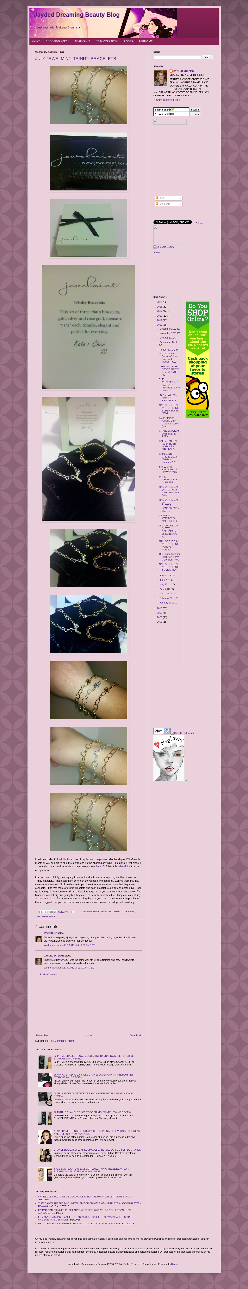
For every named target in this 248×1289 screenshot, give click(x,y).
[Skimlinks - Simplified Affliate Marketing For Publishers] (166, 638)
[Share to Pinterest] (55, 912)
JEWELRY (118, 912)
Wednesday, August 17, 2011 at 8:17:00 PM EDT (69, 945)
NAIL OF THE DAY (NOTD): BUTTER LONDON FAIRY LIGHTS (169, 506)
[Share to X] (48, 912)
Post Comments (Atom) (62, 1041)
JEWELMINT (63, 859)
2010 (160, 608)
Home (89, 1035)
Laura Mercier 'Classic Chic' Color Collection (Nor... (169, 422)
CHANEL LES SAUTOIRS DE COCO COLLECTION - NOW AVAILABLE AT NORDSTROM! (85, 1196)
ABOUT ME (145, 41)
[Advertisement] (88, 1005)
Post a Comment (49, 974)
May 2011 (165, 584)
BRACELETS (93, 912)
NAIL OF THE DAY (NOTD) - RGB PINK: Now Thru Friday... (169, 491)
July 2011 (165, 575)
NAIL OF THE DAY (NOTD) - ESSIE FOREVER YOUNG (169, 545)
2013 (160, 316)
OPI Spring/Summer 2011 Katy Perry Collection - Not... (169, 557)
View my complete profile (166, 100)
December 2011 (168, 328)
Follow (199, 223)
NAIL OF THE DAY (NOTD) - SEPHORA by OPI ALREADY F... (168, 531)
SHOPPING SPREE (57, 41)
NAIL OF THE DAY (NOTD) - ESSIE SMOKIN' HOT (169, 567)
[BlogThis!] (44, 912)
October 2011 (167, 337)
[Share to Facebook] (51, 912)
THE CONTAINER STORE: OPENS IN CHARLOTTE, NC (169, 370)
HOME (36, 41)
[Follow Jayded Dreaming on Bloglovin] (168, 780)
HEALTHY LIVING (107, 41)
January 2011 (167, 602)
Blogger (175, 1264)
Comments (164, 204)
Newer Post (42, 1035)
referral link (124, 866)
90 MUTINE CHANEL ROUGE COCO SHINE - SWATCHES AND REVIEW (92, 1112)
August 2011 (166, 349)
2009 (160, 613)
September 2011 (168, 342)
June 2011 (165, 580)
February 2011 (168, 598)
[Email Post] (72, 912)
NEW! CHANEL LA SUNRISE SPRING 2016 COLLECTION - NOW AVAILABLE (79, 1223)
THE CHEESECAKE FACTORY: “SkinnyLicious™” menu (169, 385)
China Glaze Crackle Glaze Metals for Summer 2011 (168, 458)
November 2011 (168, 333)
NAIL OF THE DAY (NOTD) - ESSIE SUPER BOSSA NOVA (169, 409)
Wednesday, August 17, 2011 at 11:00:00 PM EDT (70, 967)
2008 (160, 617)
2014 (160, 311)
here (98, 866)
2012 (160, 320)
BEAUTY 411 (82, 41)
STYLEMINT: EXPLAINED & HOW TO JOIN (168, 469)
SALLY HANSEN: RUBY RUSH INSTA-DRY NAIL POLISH (168, 445)
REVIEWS (129, 912)
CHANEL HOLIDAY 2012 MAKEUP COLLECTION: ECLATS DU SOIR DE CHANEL (97, 1149)
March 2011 (166, 593)
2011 (160, 324)
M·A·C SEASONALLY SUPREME (168, 480)
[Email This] (40, 912)
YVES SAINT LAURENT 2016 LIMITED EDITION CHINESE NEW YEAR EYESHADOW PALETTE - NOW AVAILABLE (91, 1170)
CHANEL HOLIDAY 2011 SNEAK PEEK (169, 433)
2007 (160, 622)
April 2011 (165, 589)
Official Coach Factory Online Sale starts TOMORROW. (168, 357)
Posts (161, 198)
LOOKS (128, 41)
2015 (160, 306)
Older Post (135, 1035)
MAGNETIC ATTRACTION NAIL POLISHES (169, 518)
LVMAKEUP (50, 933)
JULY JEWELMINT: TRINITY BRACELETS (75, 58)
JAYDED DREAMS (54, 955)
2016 (160, 302)
